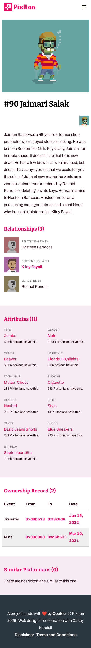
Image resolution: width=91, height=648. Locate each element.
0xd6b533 (35, 519)
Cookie (59, 613)
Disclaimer (24, 635)
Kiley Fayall (31, 267)
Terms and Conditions (56, 635)
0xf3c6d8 (56, 519)
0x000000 (35, 537)
